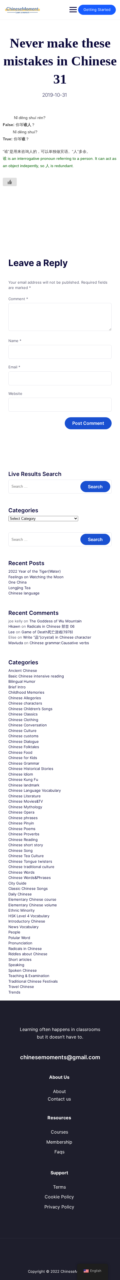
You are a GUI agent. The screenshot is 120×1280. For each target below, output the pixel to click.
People (14, 932)
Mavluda (15, 643)
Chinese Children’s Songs (30, 709)
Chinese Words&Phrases (29, 877)
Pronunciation (20, 943)
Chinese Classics (23, 714)
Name (14, 340)
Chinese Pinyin (21, 823)
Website (15, 393)
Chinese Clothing (23, 719)
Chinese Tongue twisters (30, 861)
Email (14, 367)
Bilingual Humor (21, 681)
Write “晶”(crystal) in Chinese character (57, 637)
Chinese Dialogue (23, 741)
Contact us (59, 1099)
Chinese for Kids (22, 757)
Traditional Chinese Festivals (33, 981)
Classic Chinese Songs (28, 888)
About (59, 1091)
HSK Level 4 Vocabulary (28, 916)
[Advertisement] (60, 209)
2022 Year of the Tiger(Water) (34, 571)
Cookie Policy (59, 1197)
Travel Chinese (21, 986)
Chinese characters (25, 703)
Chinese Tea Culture (26, 856)
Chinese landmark (23, 785)
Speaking (16, 965)
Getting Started (97, 9)
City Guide (17, 883)
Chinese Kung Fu (23, 779)
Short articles (20, 959)
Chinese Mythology (25, 807)
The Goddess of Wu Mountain (55, 621)
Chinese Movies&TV (25, 801)
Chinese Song (20, 850)
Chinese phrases (23, 818)
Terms (59, 1187)
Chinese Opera (21, 812)
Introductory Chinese (26, 921)
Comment (18, 299)
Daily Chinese (20, 894)
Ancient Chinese (22, 670)
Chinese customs (23, 736)
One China (17, 582)
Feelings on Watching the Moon (36, 577)
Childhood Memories (26, 692)
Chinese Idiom (20, 774)
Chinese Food (20, 752)
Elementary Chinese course (32, 899)
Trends (14, 992)
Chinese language (24, 593)
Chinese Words (21, 872)
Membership (59, 1142)
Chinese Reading (23, 839)
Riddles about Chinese (27, 954)
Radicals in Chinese (25, 948)
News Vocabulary (23, 927)
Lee (11, 632)
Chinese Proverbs (23, 834)
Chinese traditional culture (31, 866)
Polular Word (19, 937)
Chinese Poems (21, 828)
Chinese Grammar (23, 763)
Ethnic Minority (21, 910)
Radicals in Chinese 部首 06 (51, 626)
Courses (59, 1132)
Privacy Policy (59, 1207)
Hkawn (14, 626)
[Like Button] (10, 182)
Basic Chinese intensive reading (36, 676)
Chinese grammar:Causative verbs (59, 643)
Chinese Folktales (23, 747)
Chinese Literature (24, 796)
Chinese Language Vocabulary (34, 790)
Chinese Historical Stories (30, 768)
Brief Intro (17, 687)
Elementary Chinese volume (32, 905)
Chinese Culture (22, 730)
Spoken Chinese (22, 970)
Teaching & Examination (28, 975)
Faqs (59, 1152)
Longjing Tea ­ (20, 588)
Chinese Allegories (24, 698)
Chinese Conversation (27, 725)
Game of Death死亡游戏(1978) (47, 632)
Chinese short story (25, 845)
